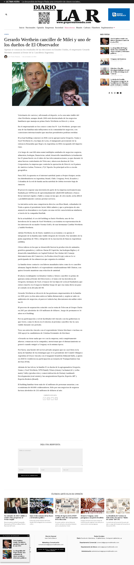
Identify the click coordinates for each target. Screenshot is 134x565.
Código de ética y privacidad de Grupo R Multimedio (51, 550)
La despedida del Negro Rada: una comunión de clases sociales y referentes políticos (120, 50)
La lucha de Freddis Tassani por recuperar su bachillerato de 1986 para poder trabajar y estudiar (119, 82)
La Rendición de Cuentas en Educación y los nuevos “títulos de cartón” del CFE (117, 517)
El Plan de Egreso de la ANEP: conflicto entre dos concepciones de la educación (66, 517)
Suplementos (107, 27)
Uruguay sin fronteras (118, 59)
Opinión (40, 27)
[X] (48, 399)
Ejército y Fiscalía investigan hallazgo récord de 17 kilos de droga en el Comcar (120, 71)
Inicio (21, 27)
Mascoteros (70, 27)
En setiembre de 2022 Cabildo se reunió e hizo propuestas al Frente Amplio (15, 517)
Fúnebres (96, 27)
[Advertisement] (50, 420)
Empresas (49, 27)
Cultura (87, 27)
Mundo (79, 27)
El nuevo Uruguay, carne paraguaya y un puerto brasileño (92, 517)
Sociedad (59, 27)
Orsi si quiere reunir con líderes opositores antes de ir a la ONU (120, 40)
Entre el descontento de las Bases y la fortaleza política (41, 517)
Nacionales (30, 27)
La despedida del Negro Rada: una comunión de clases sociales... (51, 1)
